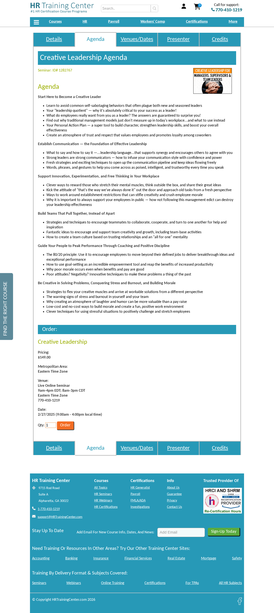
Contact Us (174, 507)
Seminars (39, 583)
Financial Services (138, 558)
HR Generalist (140, 488)
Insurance (101, 558)
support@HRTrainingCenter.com (60, 517)
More (233, 22)
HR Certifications (106, 507)
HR (85, 22)
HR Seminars (103, 494)
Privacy (172, 500)
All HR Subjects (230, 583)
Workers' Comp (152, 22)
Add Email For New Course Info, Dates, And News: (115, 532)
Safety (237, 558)
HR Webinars (103, 500)
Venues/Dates (137, 39)
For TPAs (192, 583)
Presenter (178, 39)
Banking (71, 558)
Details (54, 39)
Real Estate (176, 558)
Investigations (140, 507)
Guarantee (174, 494)
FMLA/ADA (138, 500)
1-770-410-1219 (49, 509)
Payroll (113, 22)
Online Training (112, 583)
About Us (173, 488)
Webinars (73, 583)
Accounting (40, 558)
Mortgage (208, 558)
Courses (55, 22)
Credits (220, 39)
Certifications (197, 22)
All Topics (100, 488)
